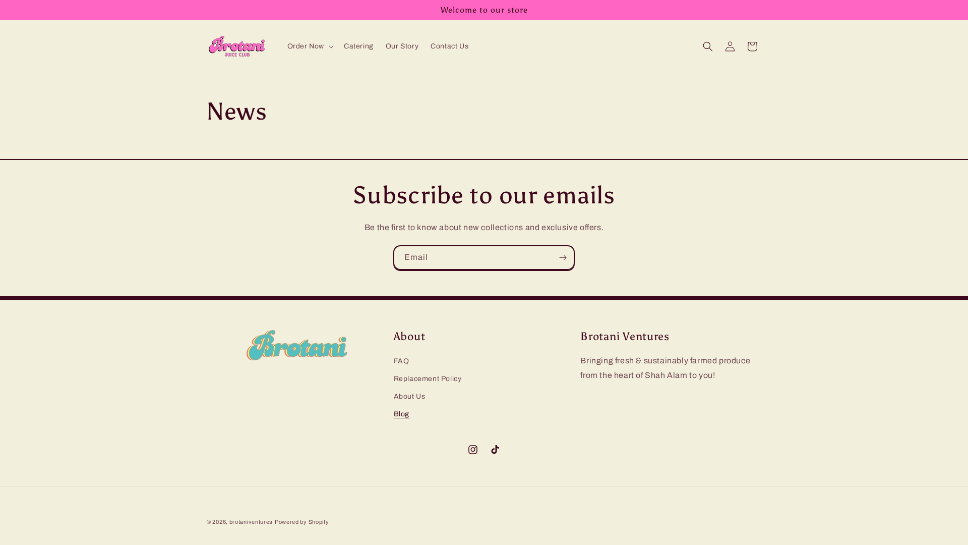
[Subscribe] (563, 257)
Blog (401, 414)
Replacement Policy (428, 379)
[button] (309, 46)
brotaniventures (251, 522)
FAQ (401, 361)
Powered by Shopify (302, 522)
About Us (410, 396)
